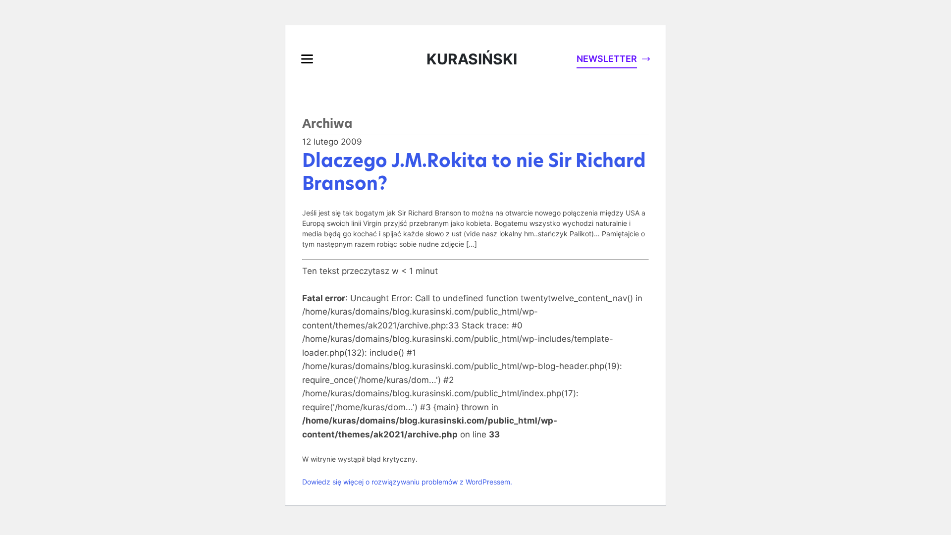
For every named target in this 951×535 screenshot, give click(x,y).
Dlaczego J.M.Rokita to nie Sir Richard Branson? (474, 172)
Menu (307, 59)
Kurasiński (471, 59)
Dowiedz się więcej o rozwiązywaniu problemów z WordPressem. (407, 482)
